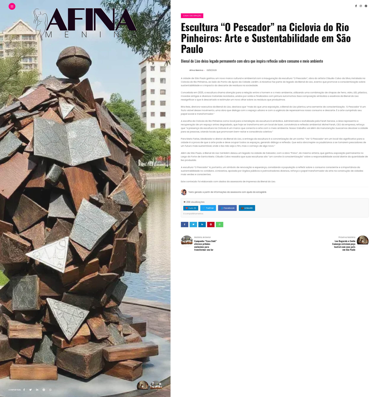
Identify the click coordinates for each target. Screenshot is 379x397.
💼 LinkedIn (247, 208)
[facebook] (24, 390)
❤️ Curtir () (191, 208)
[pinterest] (44, 390)
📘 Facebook (227, 208)
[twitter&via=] (30, 390)
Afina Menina (196, 70)
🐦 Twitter (208, 208)
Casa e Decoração (192, 15)
